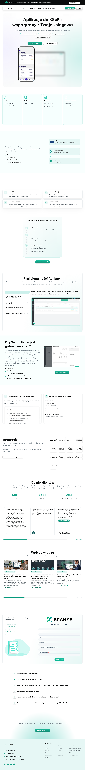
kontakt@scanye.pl (10, 750)
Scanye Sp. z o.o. (11, 629)
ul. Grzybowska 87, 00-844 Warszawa (15, 634)
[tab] (17, 292)
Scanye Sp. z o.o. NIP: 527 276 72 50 (14, 756)
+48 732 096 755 (11, 626)
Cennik (53, 8)
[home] (8, 8)
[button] (25, 8)
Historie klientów (46, 8)
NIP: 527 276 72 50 (11, 631)
